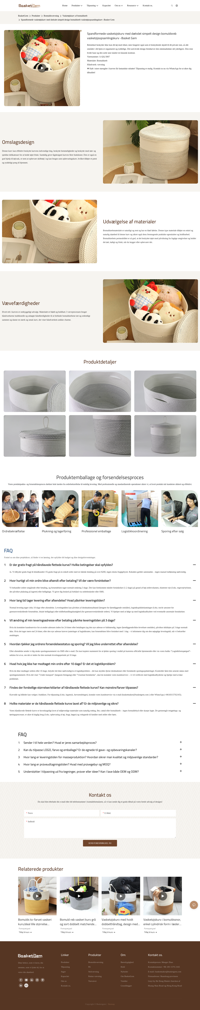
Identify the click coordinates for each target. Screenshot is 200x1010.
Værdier (124, 981)
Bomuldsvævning (51, 15)
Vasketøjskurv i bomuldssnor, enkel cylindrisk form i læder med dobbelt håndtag (162, 921)
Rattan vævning (95, 976)
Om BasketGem (127, 976)
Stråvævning (93, 971)
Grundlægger (126, 985)
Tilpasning (65, 967)
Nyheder (124, 971)
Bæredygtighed (127, 962)
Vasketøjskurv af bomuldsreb (74, 15)
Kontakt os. (66, 985)
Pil (89, 967)
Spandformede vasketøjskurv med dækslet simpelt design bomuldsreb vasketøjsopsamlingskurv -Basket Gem (67, 19)
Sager (63, 971)
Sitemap (111, 1004)
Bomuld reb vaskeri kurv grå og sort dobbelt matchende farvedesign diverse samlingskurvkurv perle (78, 921)
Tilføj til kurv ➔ (25, 932)
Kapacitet (65, 976)
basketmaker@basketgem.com (168, 971)
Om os (64, 981)
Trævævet (92, 981)
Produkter (36, 15)
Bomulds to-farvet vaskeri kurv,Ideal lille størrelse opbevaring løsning (35, 921)
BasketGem (23, 15)
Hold (123, 967)
